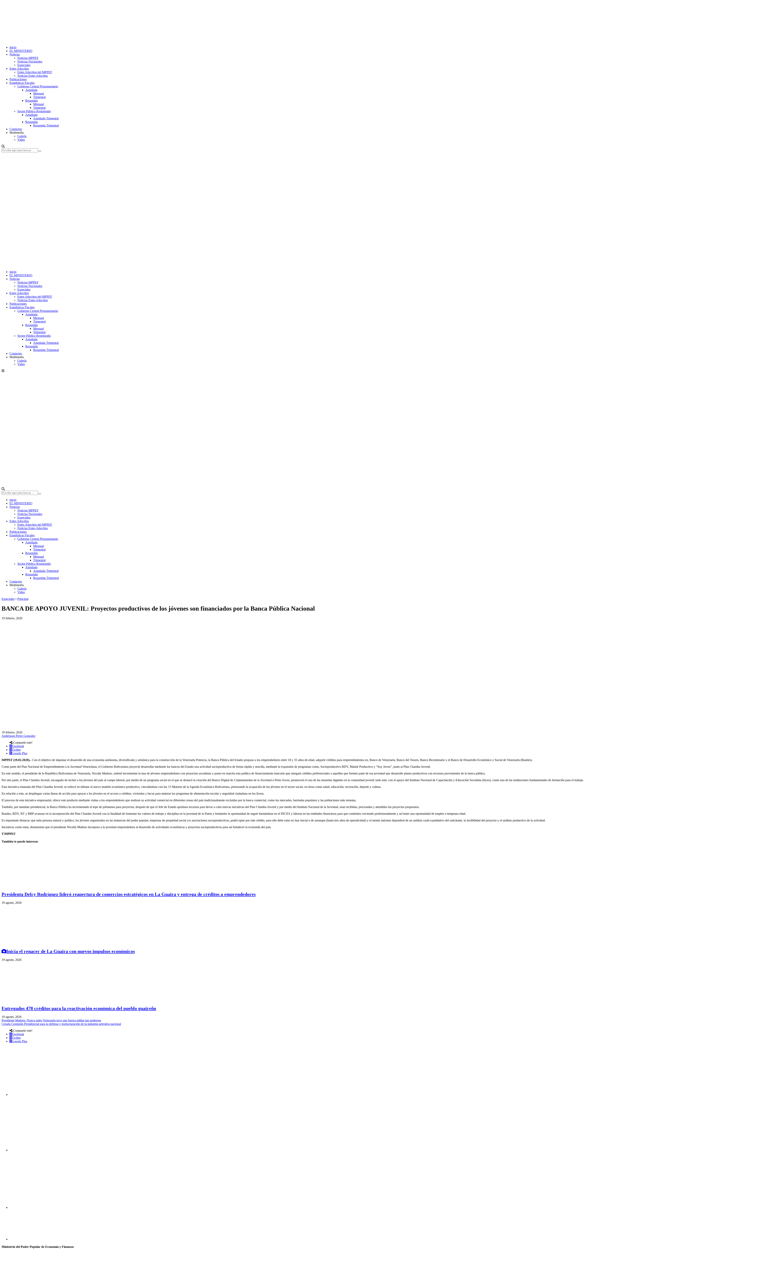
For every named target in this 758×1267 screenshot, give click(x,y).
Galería (21, 136)
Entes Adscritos (19, 68)
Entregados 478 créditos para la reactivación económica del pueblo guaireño (79, 1008)
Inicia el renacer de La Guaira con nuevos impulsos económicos (70, 951)
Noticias (14, 54)
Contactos (15, 129)
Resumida (31, 100)
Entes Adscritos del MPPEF (34, 72)
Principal (22, 599)
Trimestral (39, 97)
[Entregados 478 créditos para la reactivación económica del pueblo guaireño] (31, 1000)
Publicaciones (18, 79)
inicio (12, 47)
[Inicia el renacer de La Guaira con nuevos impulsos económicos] (31, 943)
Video (21, 139)
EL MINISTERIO (20, 51)
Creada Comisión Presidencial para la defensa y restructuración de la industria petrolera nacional (61, 1024)
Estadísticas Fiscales (22, 82)
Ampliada (31, 90)
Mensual (38, 93)
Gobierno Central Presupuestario (37, 86)
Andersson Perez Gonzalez (18, 736)
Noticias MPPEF (27, 58)
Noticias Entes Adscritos (32, 75)
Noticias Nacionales (29, 61)
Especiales (23, 65)
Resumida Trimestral (46, 125)
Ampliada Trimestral (46, 118)
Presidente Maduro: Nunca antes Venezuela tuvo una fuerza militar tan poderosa (51, 1020)
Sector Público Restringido (34, 111)
